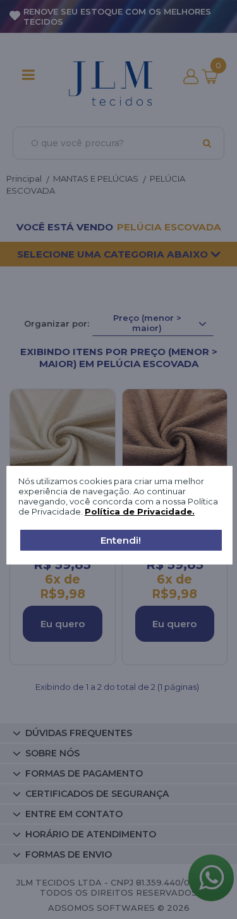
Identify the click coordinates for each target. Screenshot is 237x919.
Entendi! (120, 540)
